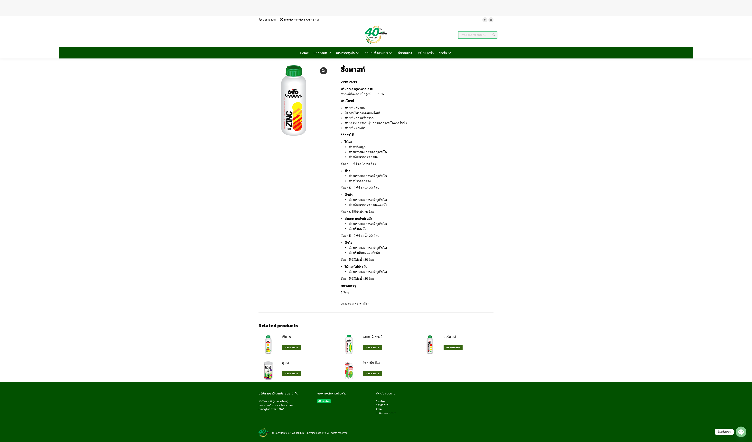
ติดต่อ (442, 53)
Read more (291, 347)
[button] (323, 70)
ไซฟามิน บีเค (371, 362)
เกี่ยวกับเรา (404, 53)
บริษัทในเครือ (425, 53)
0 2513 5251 (383, 405)
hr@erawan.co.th (386, 413)
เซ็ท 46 (286, 336)
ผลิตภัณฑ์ (320, 53)
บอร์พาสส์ (450, 336)
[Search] (493, 35)
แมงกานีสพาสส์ (372, 336)
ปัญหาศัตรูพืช (345, 53)
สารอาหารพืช (359, 303)
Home (304, 53)
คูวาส (285, 362)
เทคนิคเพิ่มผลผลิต (376, 53)
